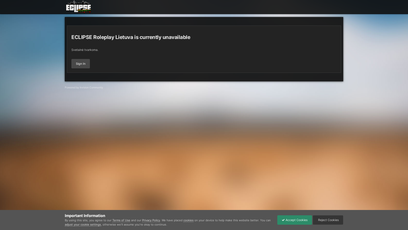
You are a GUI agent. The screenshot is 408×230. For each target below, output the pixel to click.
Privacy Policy (151, 220)
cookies (188, 220)
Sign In (80, 63)
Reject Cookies (328, 220)
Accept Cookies (296, 220)
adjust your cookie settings (83, 224)
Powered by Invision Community (84, 87)
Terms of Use (121, 220)
